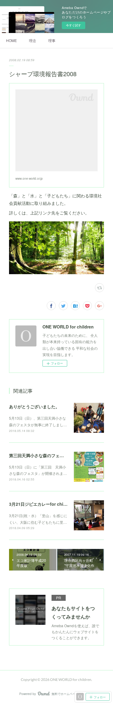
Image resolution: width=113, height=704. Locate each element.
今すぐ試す (73, 25)
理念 (32, 40)
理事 (51, 40)
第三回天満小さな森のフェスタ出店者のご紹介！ (55, 455)
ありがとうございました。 (34, 406)
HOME (11, 40)
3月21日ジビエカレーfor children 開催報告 (50, 504)
